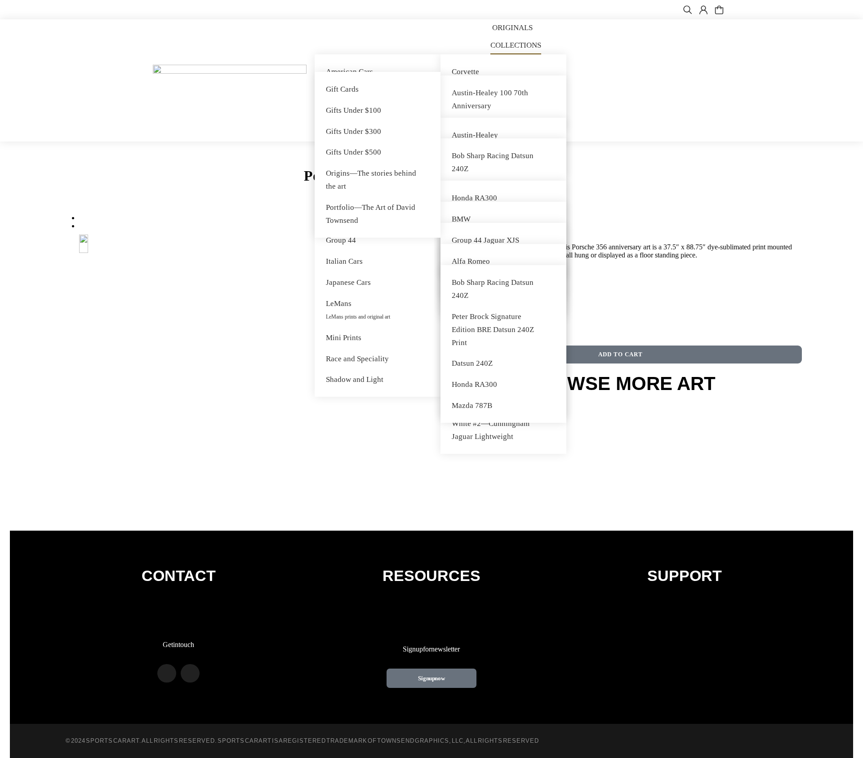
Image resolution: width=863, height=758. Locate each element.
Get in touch (178, 644)
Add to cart (620, 354)
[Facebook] (166, 673)
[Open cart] (719, 9)
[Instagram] (190, 673)
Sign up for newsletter (431, 649)
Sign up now (431, 678)
